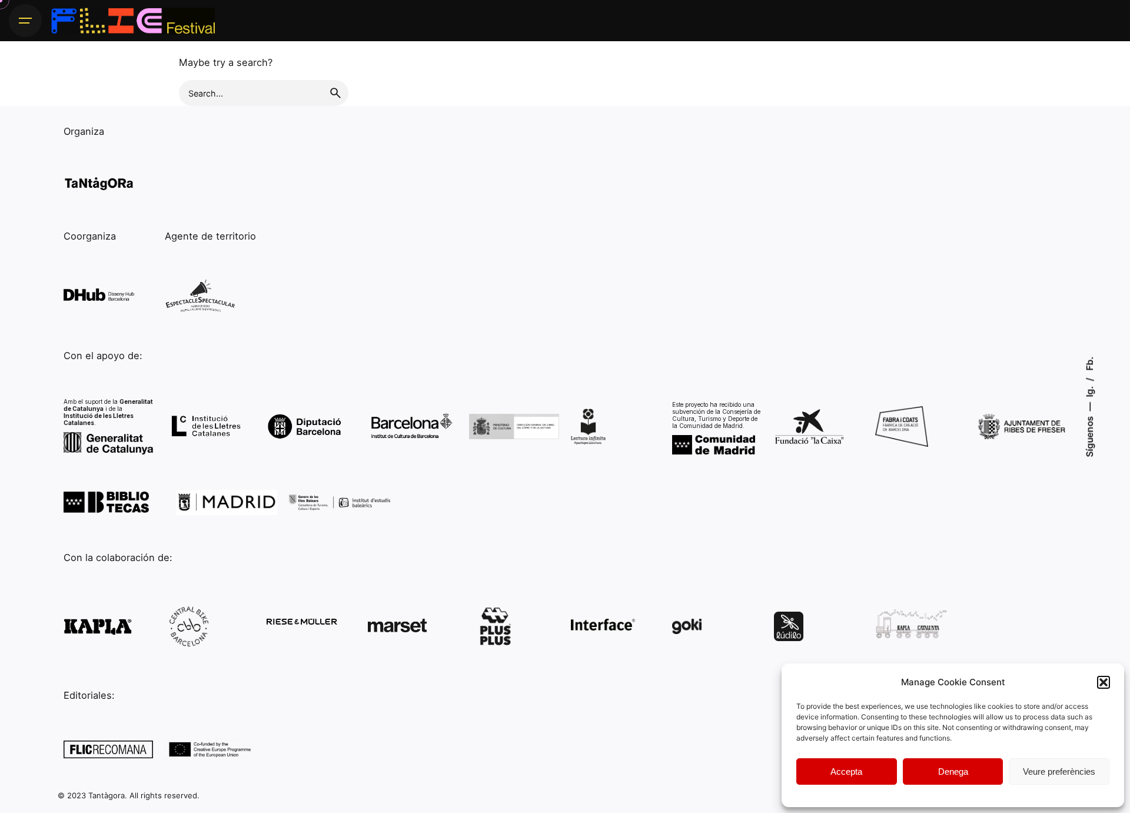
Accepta (846, 771)
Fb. (1089, 363)
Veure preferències (1059, 771)
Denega (953, 771)
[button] (1103, 682)
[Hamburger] (25, 20)
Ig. (1089, 390)
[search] (335, 93)
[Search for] (263, 93)
